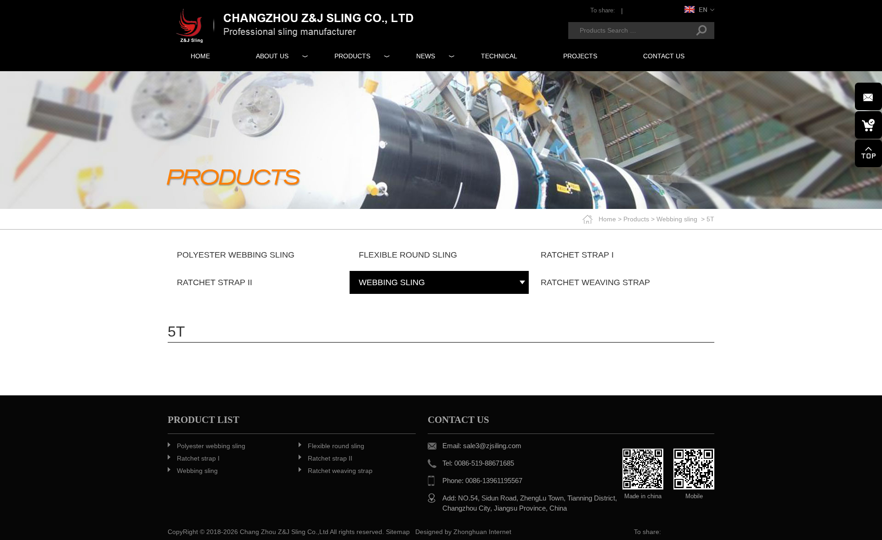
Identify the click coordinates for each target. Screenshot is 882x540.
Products (636, 219)
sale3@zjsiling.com (492, 446)
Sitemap (398, 531)
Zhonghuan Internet (482, 531)
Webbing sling (676, 219)
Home (607, 219)
